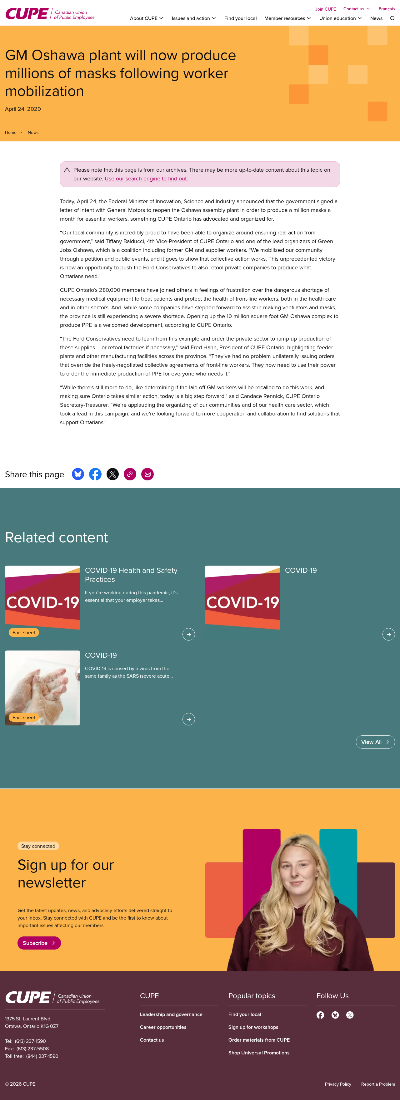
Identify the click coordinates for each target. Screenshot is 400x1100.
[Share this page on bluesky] (78, 475)
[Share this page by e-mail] (147, 475)
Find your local (240, 18)
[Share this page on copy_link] (130, 475)
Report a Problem (378, 1084)
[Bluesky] (335, 1014)
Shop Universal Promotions (259, 1052)
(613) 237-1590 (30, 1041)
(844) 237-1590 (42, 1056)
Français (387, 9)
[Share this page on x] (113, 475)
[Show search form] (392, 18)
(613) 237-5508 (33, 1048)
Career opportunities (163, 1027)
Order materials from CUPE (259, 1040)
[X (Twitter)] (349, 1014)
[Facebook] (320, 1014)
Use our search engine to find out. (146, 178)
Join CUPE (325, 9)
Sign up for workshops (253, 1027)
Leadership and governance (171, 1014)
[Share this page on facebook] (95, 475)
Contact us (152, 1040)
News (376, 18)
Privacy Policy (338, 1084)
